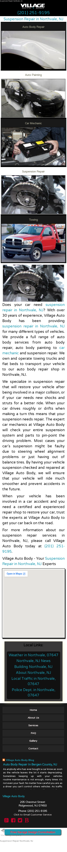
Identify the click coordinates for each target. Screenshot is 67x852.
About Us (33, 717)
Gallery (33, 740)
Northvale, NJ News (33, 661)
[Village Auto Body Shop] (32, 11)
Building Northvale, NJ (33, 667)
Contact (33, 748)
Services (33, 725)
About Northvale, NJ (33, 673)
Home (33, 709)
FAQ (33, 733)
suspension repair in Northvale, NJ (33, 326)
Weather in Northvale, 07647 (33, 655)
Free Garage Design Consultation (32, 832)
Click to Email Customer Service (33, 814)
